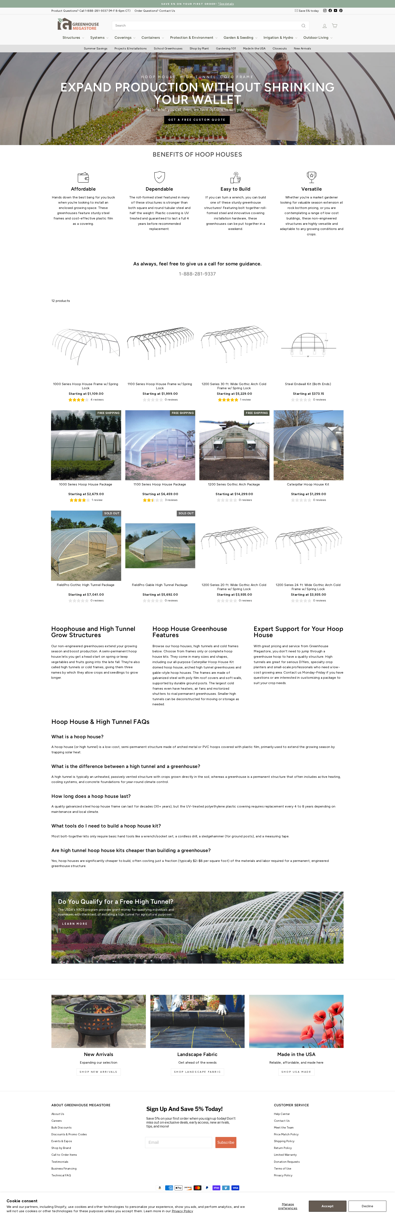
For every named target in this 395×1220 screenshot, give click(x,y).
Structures (72, 37)
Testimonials (59, 1161)
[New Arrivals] (98, 1021)
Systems (97, 37)
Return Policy (283, 1148)
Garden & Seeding (239, 37)
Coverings (123, 37)
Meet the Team (284, 1127)
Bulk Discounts (61, 1127)
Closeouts (280, 48)
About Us (57, 1114)
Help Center (282, 1114)
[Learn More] (197, 928)
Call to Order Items (64, 1154)
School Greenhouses (168, 48)
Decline (367, 1206)
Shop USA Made (296, 1071)
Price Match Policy (286, 1134)
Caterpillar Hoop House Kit (213, 662)
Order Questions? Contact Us (155, 10)
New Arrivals (302, 48)
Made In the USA (254, 48)
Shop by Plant (199, 48)
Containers (151, 37)
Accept (327, 1206)
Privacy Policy (182, 1211)
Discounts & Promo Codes (69, 1134)
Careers (56, 1120)
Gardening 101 (226, 48)
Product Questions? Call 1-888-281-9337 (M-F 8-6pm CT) (90, 10)
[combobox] (210, 25)
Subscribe (225, 1142)
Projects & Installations (131, 48)
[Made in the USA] (296, 1021)
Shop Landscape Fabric (197, 1071)
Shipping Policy (284, 1141)
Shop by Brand (61, 1148)
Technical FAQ (61, 1175)
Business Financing (64, 1168)
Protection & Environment (192, 37)
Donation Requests (287, 1161)
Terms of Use (282, 1168)
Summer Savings (96, 48)
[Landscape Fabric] (197, 1021)
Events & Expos (61, 1141)
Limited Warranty (285, 1154)
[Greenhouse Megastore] (78, 24)
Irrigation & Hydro (279, 37)
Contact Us (282, 1120)
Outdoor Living (316, 37)
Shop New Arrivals (99, 1071)
